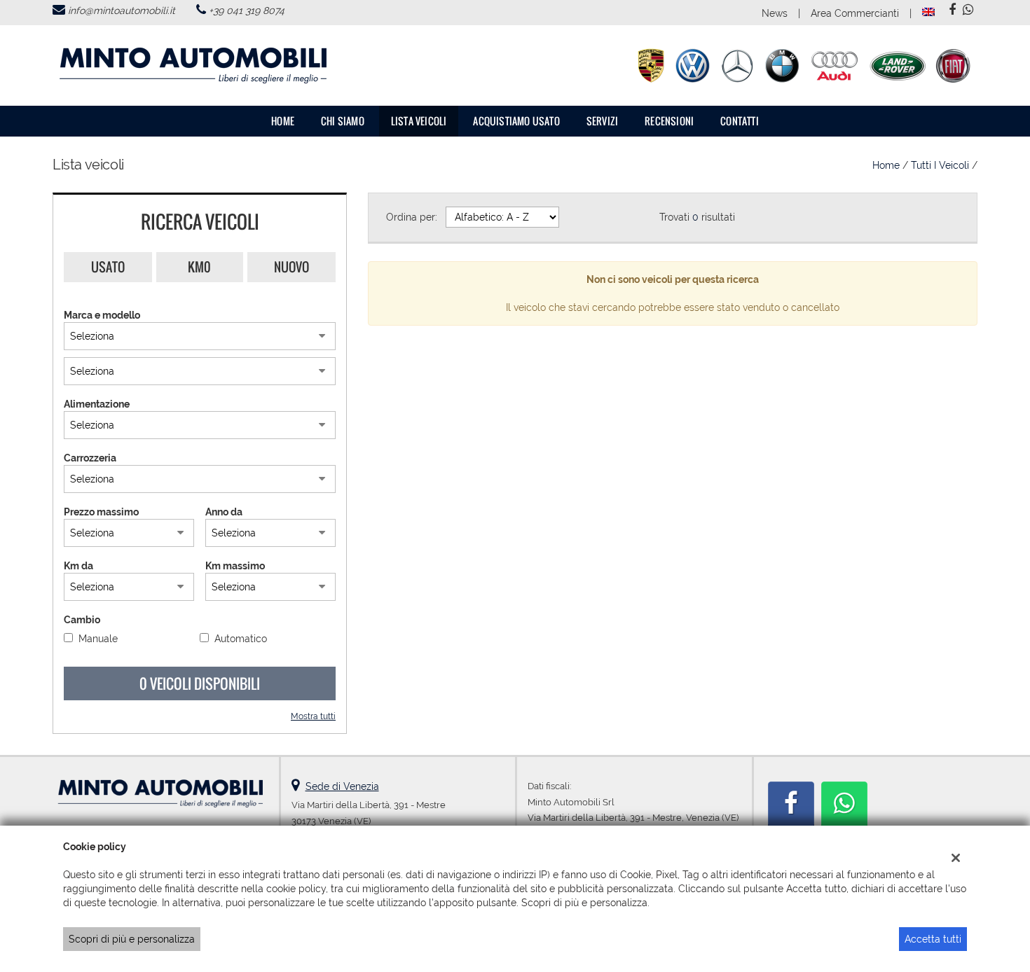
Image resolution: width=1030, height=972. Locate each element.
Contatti (739, 120)
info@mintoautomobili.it (121, 10)
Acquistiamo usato (516, 120)
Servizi (602, 120)
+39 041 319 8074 (246, 10)
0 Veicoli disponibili (199, 683)
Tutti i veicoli (940, 165)
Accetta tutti (933, 939)
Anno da (223, 512)
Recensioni (669, 120)
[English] (928, 11)
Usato (108, 267)
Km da (78, 565)
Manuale (98, 638)
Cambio (82, 619)
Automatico (241, 638)
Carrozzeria (90, 458)
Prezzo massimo (101, 512)
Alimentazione (97, 404)
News (775, 13)
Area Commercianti (855, 13)
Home (282, 120)
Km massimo (235, 565)
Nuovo (291, 267)
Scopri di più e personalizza (132, 939)
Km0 (199, 267)
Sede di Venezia (342, 786)
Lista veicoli (419, 120)
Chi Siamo (342, 120)
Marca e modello (102, 315)
